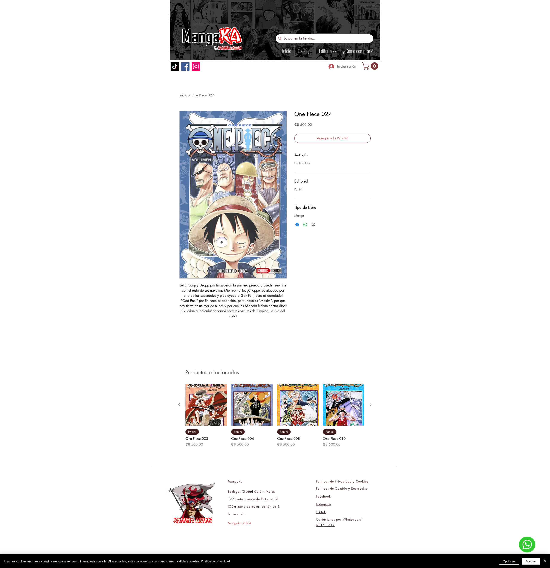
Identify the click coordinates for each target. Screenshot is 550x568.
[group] (275, 415)
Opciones (509, 561)
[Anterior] (179, 404)
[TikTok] (175, 66)
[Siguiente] (370, 404)
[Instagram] (196, 66)
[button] (371, 66)
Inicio (183, 95)
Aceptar (531, 561)
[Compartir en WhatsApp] (305, 224)
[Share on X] (313, 224)
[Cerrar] (544, 561)
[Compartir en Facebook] (297, 224)
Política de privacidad (215, 561)
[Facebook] (185, 66)
